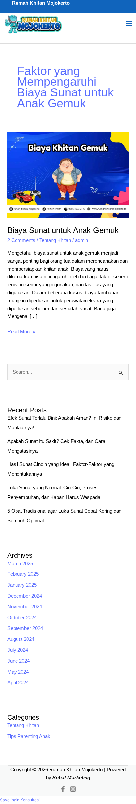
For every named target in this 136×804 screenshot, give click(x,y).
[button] (20, 799)
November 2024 (24, 606)
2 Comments (21, 240)
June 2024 (18, 661)
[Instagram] (73, 789)
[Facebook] (63, 789)
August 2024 (20, 639)
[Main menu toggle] (129, 24)
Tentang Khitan (55, 240)
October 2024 (22, 617)
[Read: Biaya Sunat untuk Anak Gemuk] (67, 174)
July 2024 (17, 650)
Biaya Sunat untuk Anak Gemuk (63, 230)
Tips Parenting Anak (28, 736)
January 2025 (22, 585)
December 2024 (24, 596)
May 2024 (18, 672)
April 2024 (18, 682)
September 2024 (25, 628)
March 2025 (20, 563)
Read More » (21, 331)
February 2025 (23, 574)
